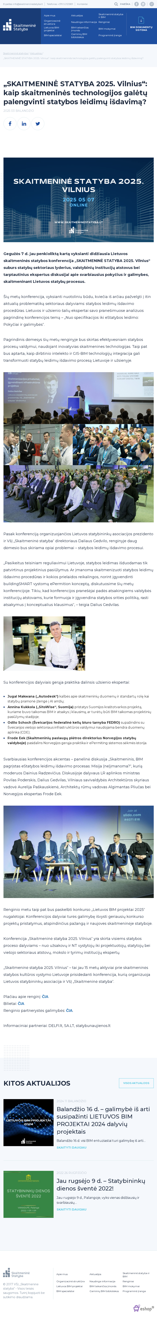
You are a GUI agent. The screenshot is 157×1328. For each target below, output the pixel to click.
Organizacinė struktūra (52, 22)
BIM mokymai (107, 28)
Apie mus (49, 15)
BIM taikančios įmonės (80, 29)
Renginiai (104, 22)
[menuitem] (151, 4)
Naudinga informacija (84, 22)
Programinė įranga (110, 35)
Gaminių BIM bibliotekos (79, 35)
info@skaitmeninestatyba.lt (28, 4)
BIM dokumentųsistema (141, 28)
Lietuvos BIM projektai (51, 29)
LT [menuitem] (152, 4)
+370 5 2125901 (65, 4)
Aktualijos (77, 15)
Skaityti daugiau (71, 1147)
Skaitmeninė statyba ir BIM (111, 16)
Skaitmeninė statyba (15, 53)
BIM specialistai (53, 35)
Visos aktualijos (136, 1083)
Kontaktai (82, 4)
